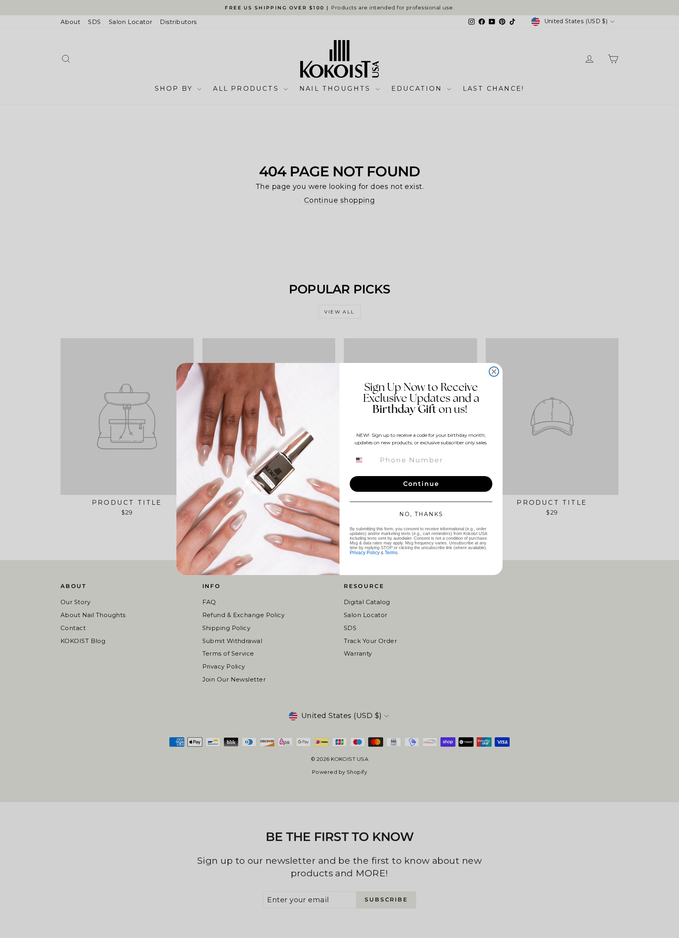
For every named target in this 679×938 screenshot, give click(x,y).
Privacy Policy (365, 552)
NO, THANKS (421, 514)
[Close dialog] (494, 371)
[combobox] (364, 460)
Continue (421, 483)
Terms (391, 552)
